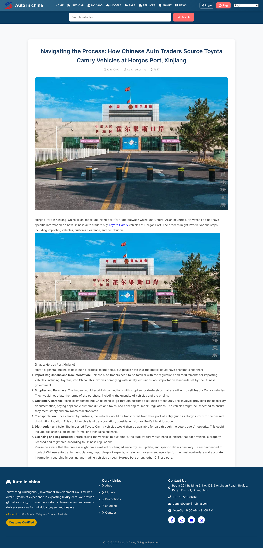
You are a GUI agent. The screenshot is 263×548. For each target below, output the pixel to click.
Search (185, 17)
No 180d (97, 5)
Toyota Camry (118, 225)
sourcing (111, 506)
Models (115, 5)
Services (149, 5)
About (167, 5)
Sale (132, 5)
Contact (110, 512)
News (183, 5)
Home (60, 5)
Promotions (113, 499)
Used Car (77, 5)
